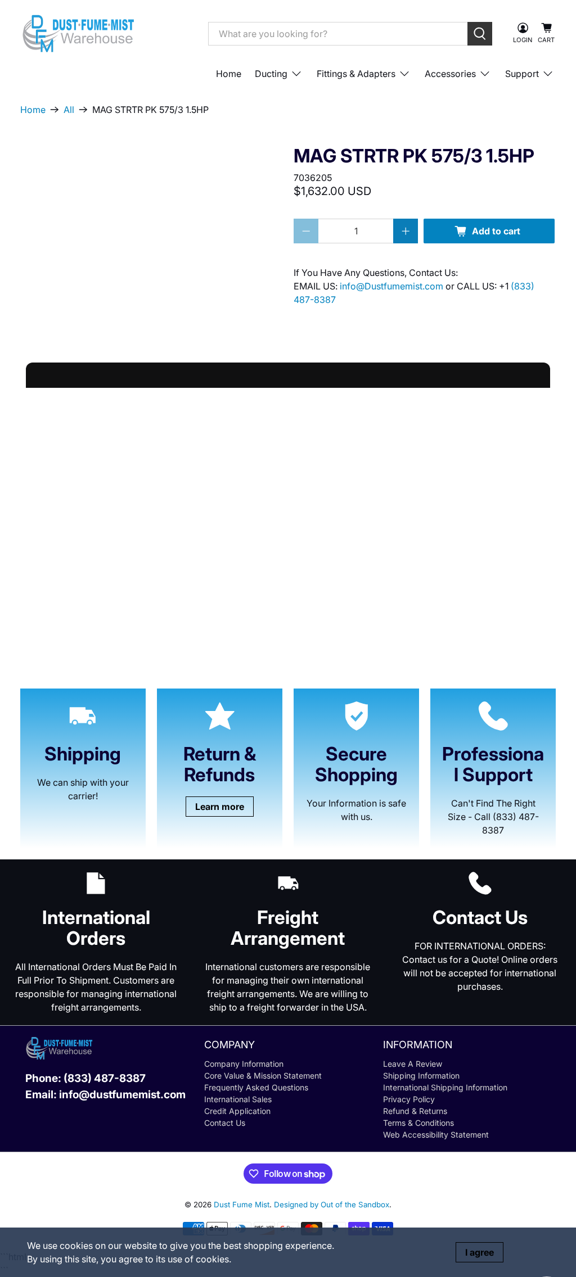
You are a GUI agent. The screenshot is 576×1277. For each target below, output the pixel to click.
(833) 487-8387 (105, 1078)
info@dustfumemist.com (122, 1094)
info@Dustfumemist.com (393, 286)
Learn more (219, 806)
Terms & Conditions (418, 1122)
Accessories (450, 73)
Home (228, 73)
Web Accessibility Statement (436, 1134)
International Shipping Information (445, 1087)
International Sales (238, 1099)
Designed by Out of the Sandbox (331, 1204)
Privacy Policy (409, 1099)
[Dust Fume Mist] (105, 33)
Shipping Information (421, 1075)
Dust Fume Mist (241, 1204)
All (69, 109)
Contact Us (224, 1122)
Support (522, 73)
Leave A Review (412, 1063)
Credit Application (237, 1111)
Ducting (271, 73)
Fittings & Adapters (356, 73)
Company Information (244, 1063)
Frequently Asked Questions (256, 1087)
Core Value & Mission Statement (263, 1075)
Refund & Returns (415, 1111)
